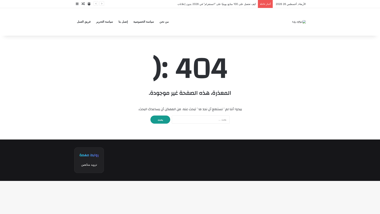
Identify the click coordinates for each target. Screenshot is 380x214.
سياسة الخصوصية (143, 21)
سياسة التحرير (104, 21)
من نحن (164, 21)
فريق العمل (84, 21)
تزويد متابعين (89, 164)
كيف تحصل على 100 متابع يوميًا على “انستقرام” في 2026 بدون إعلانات (217, 4)
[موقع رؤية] (299, 21)
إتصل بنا (123, 21)
